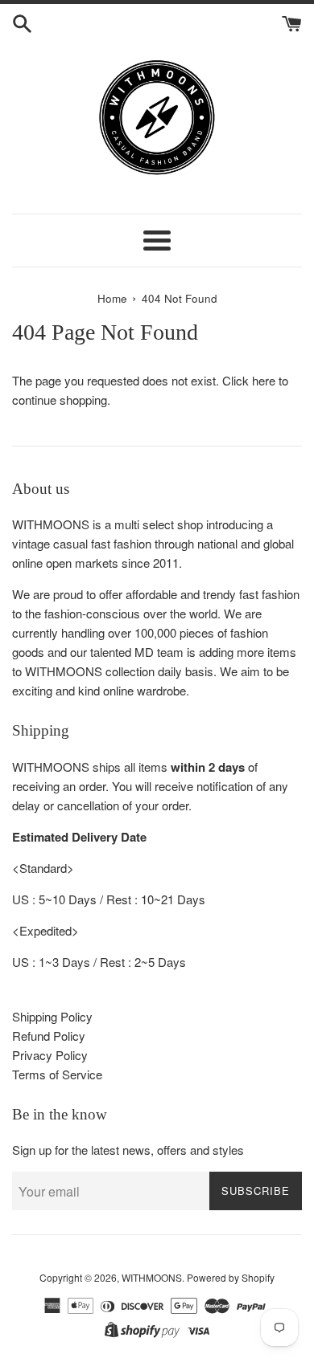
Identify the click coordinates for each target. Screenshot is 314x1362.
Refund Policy (48, 1035)
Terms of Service (57, 1074)
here (263, 380)
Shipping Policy (52, 1016)
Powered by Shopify (231, 1277)
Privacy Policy (50, 1054)
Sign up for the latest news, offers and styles (128, 1149)
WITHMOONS (152, 1277)
